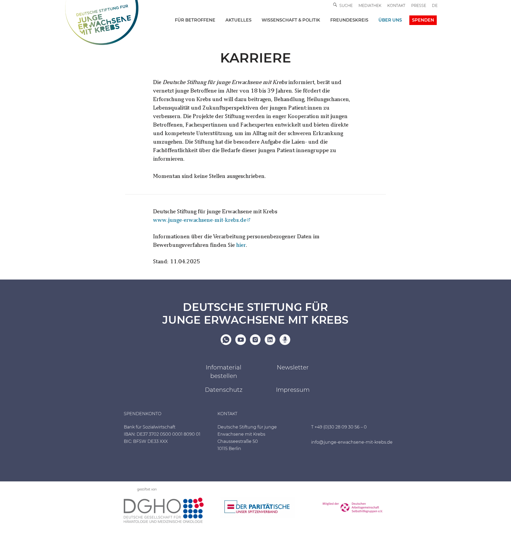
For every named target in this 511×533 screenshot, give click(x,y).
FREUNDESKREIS (349, 20)
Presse (418, 5)
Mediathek (369, 5)
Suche (346, 5)
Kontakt (396, 5)
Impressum (293, 389)
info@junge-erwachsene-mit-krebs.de (352, 442)
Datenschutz (223, 389)
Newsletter (293, 367)
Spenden (423, 20)
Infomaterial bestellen (223, 372)
